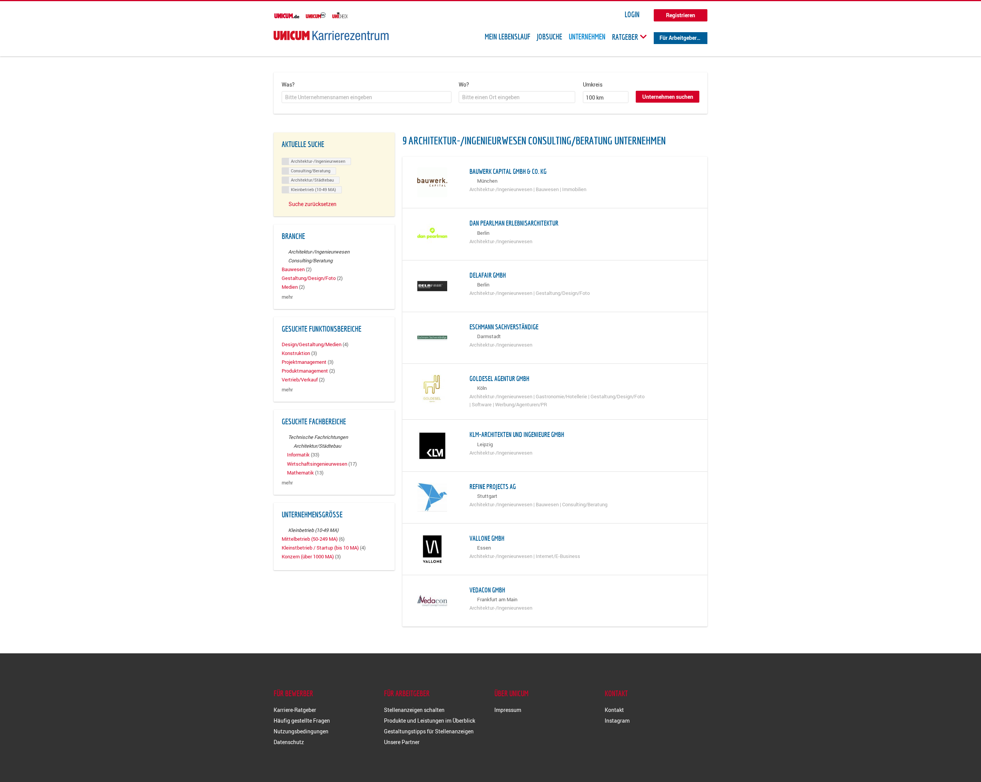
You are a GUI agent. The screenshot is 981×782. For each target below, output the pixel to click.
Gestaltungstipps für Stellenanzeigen (429, 731)
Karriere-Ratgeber (295, 709)
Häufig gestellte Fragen (302, 720)
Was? (288, 84)
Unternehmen (587, 37)
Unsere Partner (402, 742)
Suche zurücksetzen (312, 204)
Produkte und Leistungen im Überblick (429, 720)
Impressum (507, 709)
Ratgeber (626, 37)
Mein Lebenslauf (507, 37)
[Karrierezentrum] (331, 35)
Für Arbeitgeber (678, 37)
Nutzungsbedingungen (301, 731)
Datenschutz (289, 742)
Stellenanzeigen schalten (414, 709)
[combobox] (366, 97)
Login (632, 14)
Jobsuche (549, 37)
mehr (287, 297)
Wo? (464, 84)
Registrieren (680, 15)
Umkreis (592, 84)
